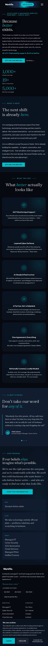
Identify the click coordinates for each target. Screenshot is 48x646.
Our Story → (30, 60)
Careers (28, 614)
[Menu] (42, 4)
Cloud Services (7, 617)
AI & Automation (8, 614)
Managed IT (6, 607)
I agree (9, 641)
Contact (28, 617)
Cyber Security (7, 610)
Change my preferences (37, 641)
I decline (22, 641)
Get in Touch (27, 4)
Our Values (29, 610)
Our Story (28, 607)
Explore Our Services (13, 60)
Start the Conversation (17, 492)
